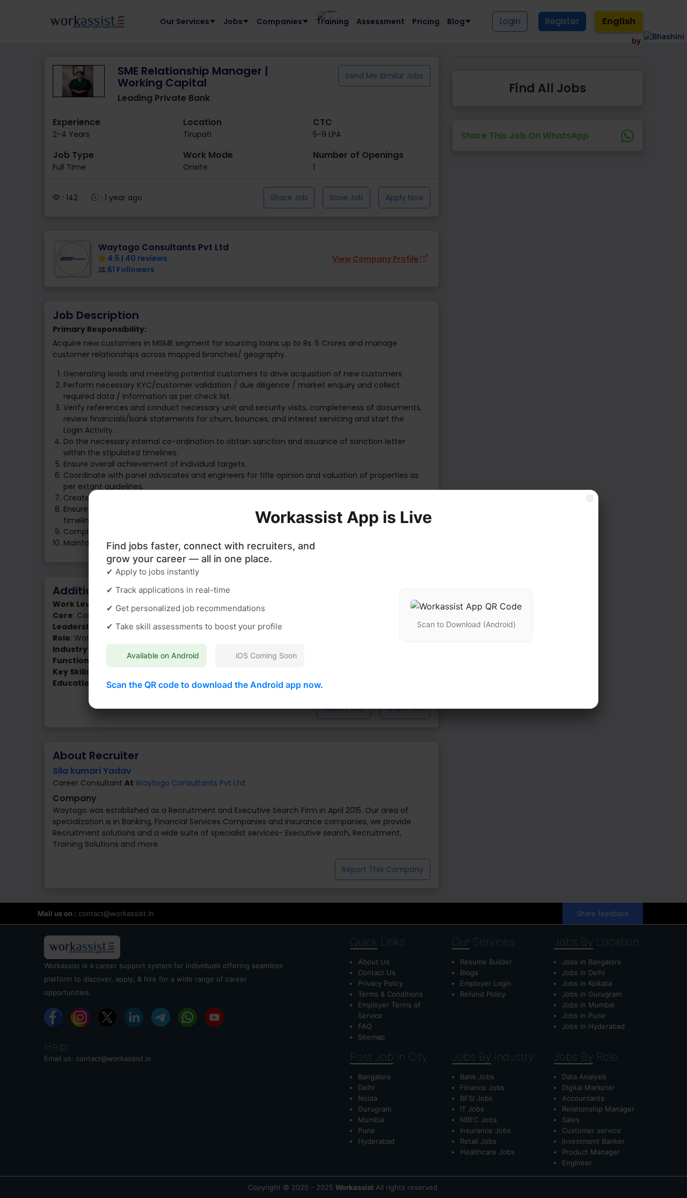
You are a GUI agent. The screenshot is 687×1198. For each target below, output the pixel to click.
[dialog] (343, 599)
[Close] (590, 498)
